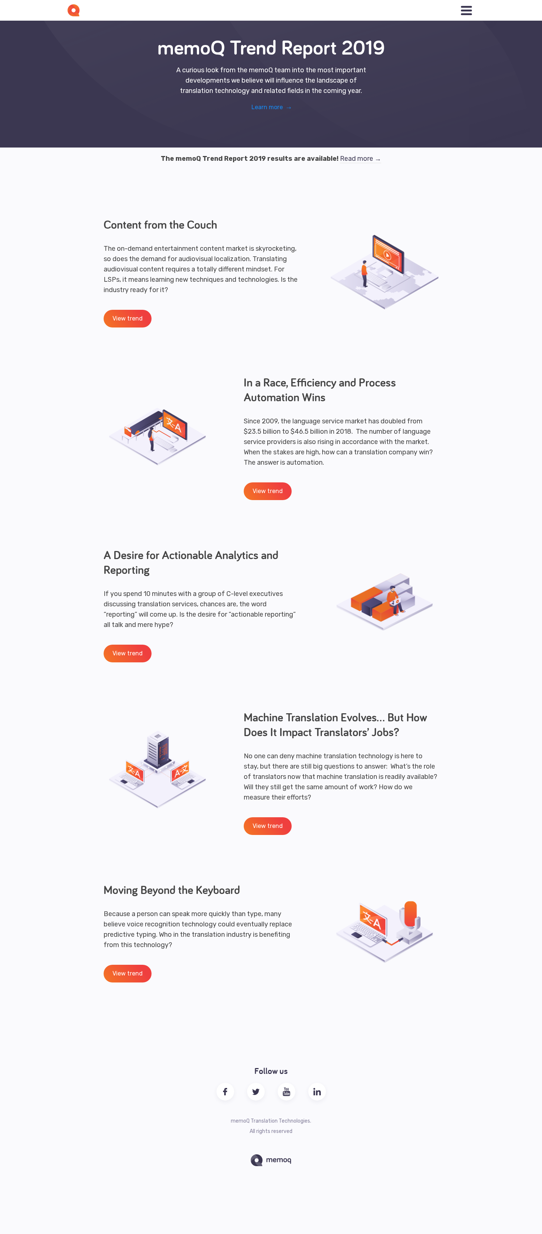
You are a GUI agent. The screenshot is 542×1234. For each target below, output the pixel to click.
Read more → (360, 159)
